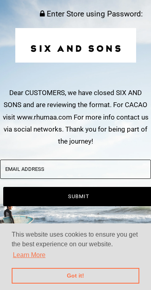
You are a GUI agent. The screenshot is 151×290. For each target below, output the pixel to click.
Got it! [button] (75, 275)
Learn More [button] (29, 254)
